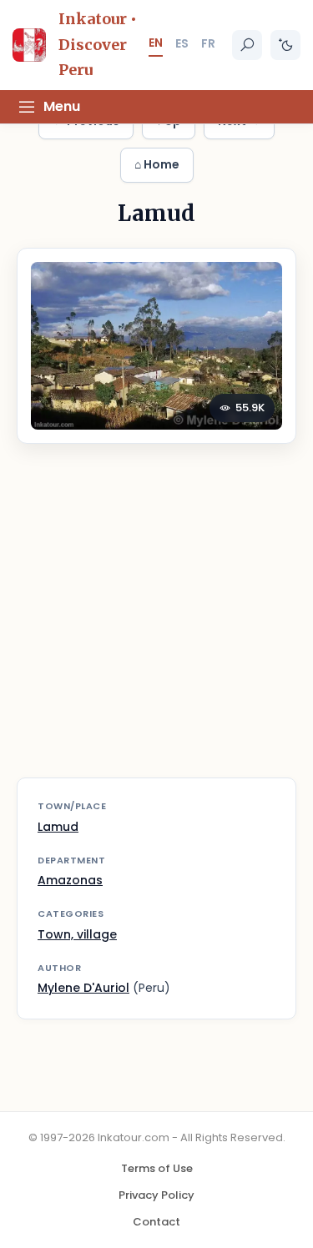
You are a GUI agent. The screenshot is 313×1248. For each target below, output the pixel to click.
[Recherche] (247, 45)
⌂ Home (156, 164)
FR (208, 43)
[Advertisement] (156, 621)
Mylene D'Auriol (83, 987)
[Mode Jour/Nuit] (285, 45)
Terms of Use (157, 1168)
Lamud (58, 826)
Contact (156, 1222)
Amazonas (70, 880)
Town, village (77, 934)
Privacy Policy (156, 1195)
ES (182, 43)
